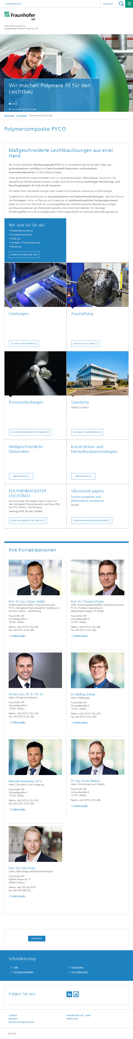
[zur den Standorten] (97, 374)
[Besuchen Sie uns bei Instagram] (76, 994)
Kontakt (13, 1019)
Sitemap (13, 1015)
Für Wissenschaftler (24, 972)
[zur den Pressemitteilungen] (35, 374)
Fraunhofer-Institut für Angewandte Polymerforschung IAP (21, 27)
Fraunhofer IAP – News (78, 1015)
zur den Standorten (86, 432)
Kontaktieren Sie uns (24, 254)
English (108, 4)
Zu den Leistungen (22, 343)
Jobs (16, 967)
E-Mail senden (18, 636)
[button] (10, 104)
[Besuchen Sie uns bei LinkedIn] (69, 994)
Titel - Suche (121, 3)
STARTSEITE (12, 4)
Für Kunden (77, 967)
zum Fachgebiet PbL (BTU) (26, 520)
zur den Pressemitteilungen (28, 432)
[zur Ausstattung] (97, 286)
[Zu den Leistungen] (35, 286)
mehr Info (19, 476)
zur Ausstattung (84, 343)
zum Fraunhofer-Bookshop (90, 520)
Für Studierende (80, 972)
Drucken (36, 938)
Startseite (9, 115)
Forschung (22, 115)
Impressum (72, 1019)
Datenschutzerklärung (21, 1022)
